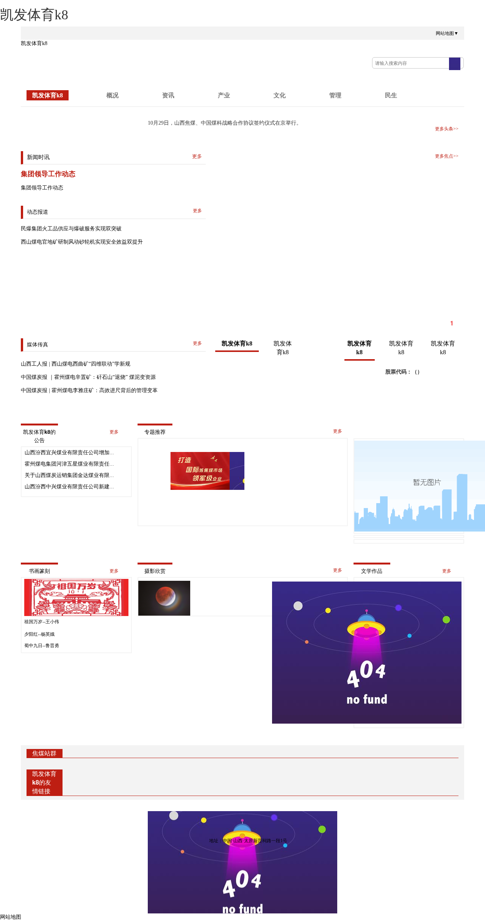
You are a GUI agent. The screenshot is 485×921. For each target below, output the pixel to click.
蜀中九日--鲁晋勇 (41, 645)
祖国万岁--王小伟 (41, 621)
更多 (114, 432)
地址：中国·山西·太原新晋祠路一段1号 (248, 840)
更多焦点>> (446, 156)
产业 (224, 95)
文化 (280, 95)
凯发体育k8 (34, 43)
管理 (335, 95)
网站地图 (10, 917)
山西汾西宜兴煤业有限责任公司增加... (69, 452)
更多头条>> (446, 128)
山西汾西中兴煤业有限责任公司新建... (69, 486)
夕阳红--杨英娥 (39, 634)
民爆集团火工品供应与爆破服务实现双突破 (71, 228)
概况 (112, 95)
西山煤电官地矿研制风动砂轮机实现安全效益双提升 (82, 242)
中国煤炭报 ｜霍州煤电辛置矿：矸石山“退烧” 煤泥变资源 (88, 377)
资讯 (168, 95)
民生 (391, 95)
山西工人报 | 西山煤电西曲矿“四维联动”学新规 (75, 364)
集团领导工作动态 (48, 174)
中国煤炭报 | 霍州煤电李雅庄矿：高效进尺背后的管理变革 (89, 390)
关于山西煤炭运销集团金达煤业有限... (69, 475)
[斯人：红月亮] (164, 598)
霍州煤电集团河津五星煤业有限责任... (69, 464)
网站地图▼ (447, 33)
